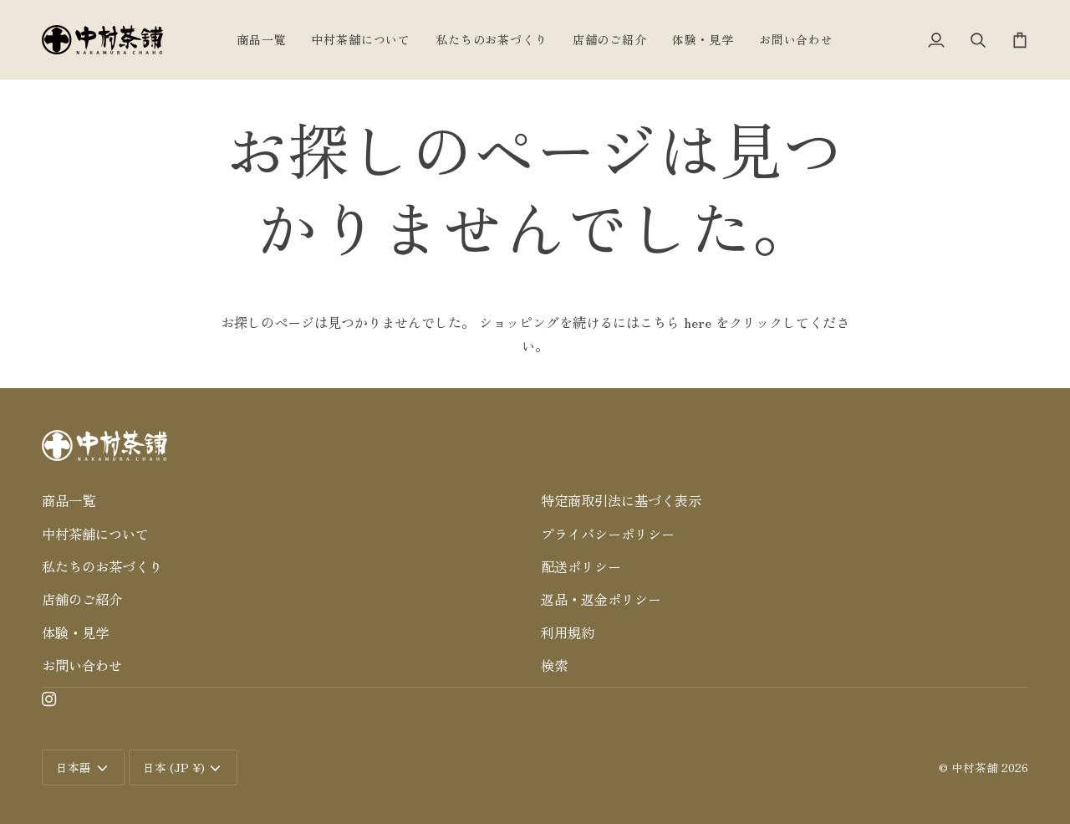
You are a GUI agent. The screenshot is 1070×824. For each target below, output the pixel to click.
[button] (285, 475)
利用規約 (567, 632)
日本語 (73, 767)
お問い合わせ (82, 665)
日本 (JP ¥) (174, 767)
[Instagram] (49, 699)
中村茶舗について (95, 534)
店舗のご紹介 (82, 599)
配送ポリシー (581, 566)
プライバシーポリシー (608, 534)
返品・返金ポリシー (601, 599)
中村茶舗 (974, 767)
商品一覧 (68, 500)
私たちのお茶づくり (102, 566)
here (697, 322)
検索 (554, 665)
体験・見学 (75, 632)
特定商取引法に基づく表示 (621, 500)
